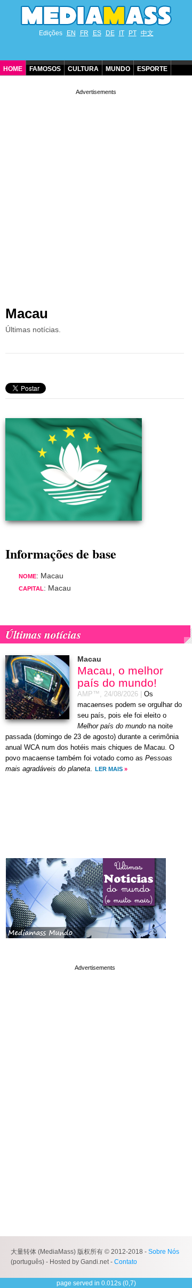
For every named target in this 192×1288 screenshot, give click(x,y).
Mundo (118, 69)
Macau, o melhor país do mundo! (120, 676)
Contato (125, 1262)
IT (121, 33)
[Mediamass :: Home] (96, 15)
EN (71, 33)
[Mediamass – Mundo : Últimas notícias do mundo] (86, 946)
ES (97, 33)
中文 (147, 33)
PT (133, 33)
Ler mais (109, 769)
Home (12, 69)
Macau (26, 313)
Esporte (152, 69)
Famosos (45, 69)
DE (110, 33)
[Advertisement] (96, 193)
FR (84, 33)
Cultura (83, 69)
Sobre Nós (163, 1251)
